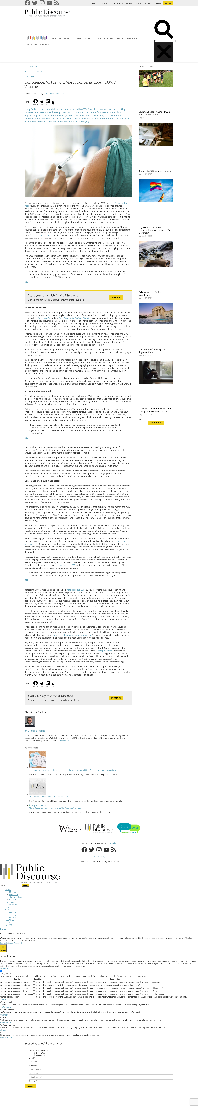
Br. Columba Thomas (35, 730)
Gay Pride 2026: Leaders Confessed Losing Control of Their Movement (155, 230)
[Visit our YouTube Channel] (5, 929)
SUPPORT (168, 3)
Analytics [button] (4, 1015)
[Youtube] (49, 3)
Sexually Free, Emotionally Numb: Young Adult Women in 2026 (155, 410)
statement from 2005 (65, 565)
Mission (12, 892)
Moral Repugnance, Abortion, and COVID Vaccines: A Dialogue (55, 808)
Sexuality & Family (84, 38)
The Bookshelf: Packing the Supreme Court (152, 351)
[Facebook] (27, 3)
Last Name (34, 1073)
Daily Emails (41, 1053)
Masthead (13, 894)
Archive (12, 917)
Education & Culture (128, 38)
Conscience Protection (36, 71)
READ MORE (64, 740)
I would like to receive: (39, 1050)
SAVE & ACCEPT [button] (6, 1037)
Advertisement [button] (6, 1022)
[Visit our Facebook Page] (0, 929)
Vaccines (30, 76)
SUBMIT (158, 3)
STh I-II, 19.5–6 (43, 235)
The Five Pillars (15, 897)
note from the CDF (75, 589)
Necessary (7, 971)
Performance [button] (5, 1007)
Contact (12, 899)
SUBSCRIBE (148, 3)
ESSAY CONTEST (117, 3)
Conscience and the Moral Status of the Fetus (48, 796)
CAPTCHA (33, 1081)
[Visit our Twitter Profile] (2, 929)
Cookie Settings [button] (6, 943)
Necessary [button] (4, 968)
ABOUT (94, 3)
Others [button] (3, 1030)
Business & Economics (38, 44)
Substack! (111, 843)
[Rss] (57, 3)
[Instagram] (42, 3)
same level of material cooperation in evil (72, 635)
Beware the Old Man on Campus (155, 170)
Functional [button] (4, 999)
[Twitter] (35, 3)
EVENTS (129, 3)
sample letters (105, 650)
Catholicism (32, 66)
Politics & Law (105, 38)
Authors (12, 915)
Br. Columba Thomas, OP (54, 93)
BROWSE (138, 3)
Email (32, 1058)
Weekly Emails (42, 1055)
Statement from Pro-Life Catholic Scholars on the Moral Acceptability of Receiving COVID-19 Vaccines (72, 770)
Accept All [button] (18, 943)
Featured (13, 912)
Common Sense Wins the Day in (154, 113)
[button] (163, 30)
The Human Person (60, 38)
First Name (34, 1065)
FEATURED (104, 3)
